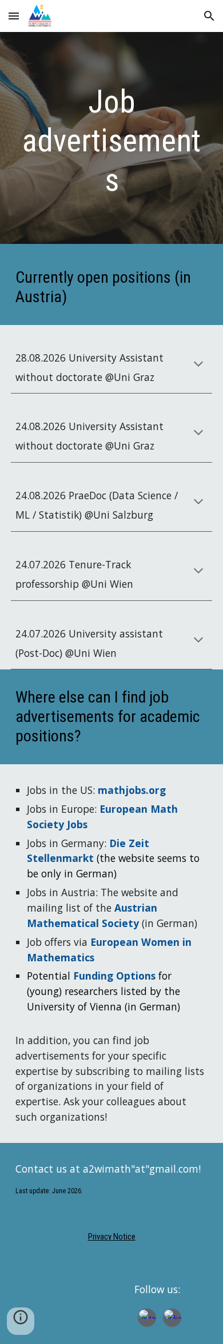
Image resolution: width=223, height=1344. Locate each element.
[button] (13, 15)
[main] (111, 141)
